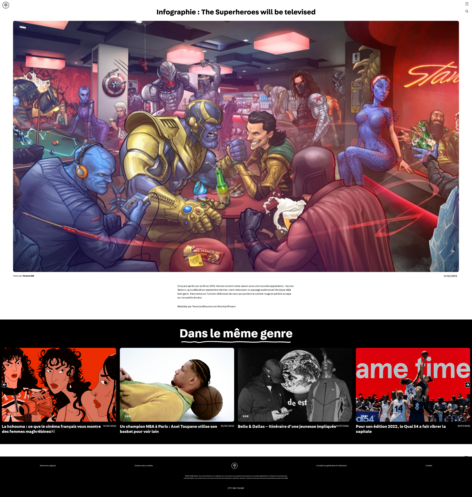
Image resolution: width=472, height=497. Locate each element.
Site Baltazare (236, 487)
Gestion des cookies (143, 466)
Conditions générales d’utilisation (331, 466)
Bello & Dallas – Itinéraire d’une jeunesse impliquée (407, 427)
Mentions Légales (48, 466)
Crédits (429, 466)
